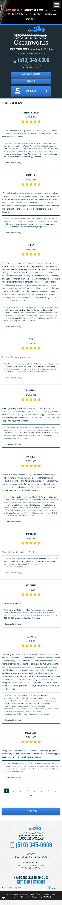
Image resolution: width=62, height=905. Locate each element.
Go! (53, 887)
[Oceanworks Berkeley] (31, 35)
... (55, 791)
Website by (41, 897)
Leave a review (31, 812)
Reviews (16, 103)
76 (31, 795)
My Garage (31, 81)
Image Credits (16, 897)
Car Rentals (31, 91)
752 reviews (48, 50)
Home (5, 103)
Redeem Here (31, 20)
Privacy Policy (26, 897)
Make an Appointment (31, 75)
